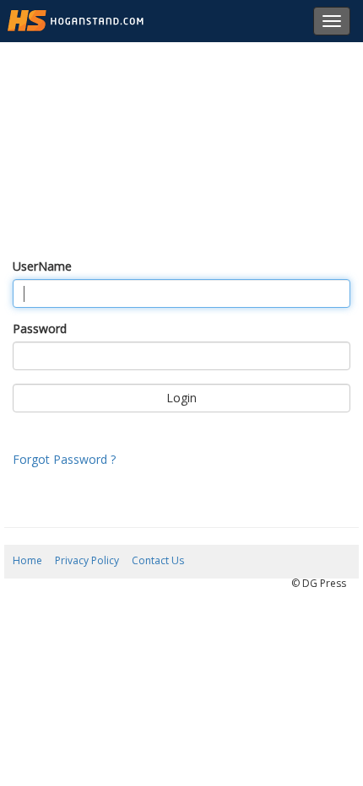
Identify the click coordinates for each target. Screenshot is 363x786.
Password (40, 328)
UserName (42, 266)
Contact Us (158, 560)
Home (27, 560)
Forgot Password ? (64, 459)
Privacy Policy (87, 560)
